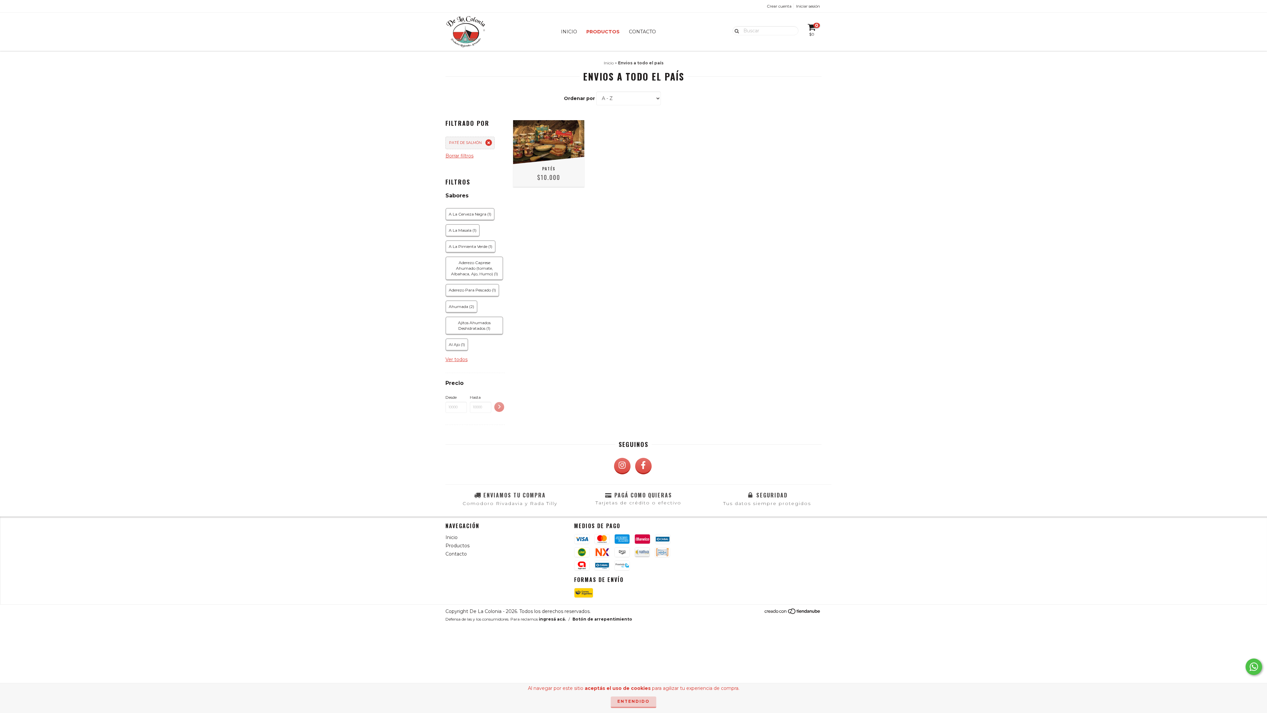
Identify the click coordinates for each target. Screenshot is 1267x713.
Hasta (475, 397)
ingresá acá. (552, 619)
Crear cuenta (779, 6)
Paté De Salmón (465, 142)
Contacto (642, 32)
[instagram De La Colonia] (622, 466)
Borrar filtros (459, 156)
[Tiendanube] (793, 612)
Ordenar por (579, 98)
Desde (451, 397)
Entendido (633, 701)
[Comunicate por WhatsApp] (1254, 667)
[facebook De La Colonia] (643, 466)
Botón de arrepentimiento (602, 619)
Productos (603, 32)
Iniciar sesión (808, 6)
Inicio (569, 32)
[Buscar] (735, 30)
